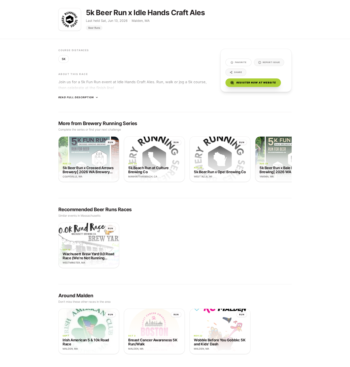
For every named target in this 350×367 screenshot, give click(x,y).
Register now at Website (256, 82)
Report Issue (271, 62)
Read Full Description (76, 97)
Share (238, 72)
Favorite (240, 62)
